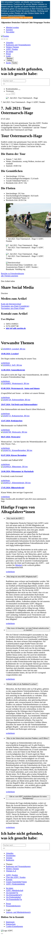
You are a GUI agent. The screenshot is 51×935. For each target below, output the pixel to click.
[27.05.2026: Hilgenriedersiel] (16, 483)
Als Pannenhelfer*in (14, 899)
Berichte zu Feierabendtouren (12, 273)
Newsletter (10, 32)
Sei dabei (9, 51)
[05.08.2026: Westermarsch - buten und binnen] (15, 383)
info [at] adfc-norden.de (16, 328)
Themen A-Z (11, 871)
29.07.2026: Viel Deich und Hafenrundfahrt (19, 404)
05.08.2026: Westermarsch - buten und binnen (20, 388)
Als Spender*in (12, 893)
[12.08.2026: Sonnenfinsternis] (11, 365)
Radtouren (10, 860)
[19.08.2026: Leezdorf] (13, 349)
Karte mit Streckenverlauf (11, 304)
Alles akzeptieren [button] (26, 18)
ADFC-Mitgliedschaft (14, 890)
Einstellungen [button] (14, 18)
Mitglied (18, 565)
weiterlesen (10, 572)
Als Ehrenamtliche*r (14, 895)
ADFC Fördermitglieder (15, 884)
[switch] (19, 89)
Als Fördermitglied (13, 897)
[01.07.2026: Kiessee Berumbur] (16, 450)
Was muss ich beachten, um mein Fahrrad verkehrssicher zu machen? (28, 629)
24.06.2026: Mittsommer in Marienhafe (17, 471)
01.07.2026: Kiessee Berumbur (13, 455)
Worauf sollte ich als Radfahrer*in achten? (22, 684)
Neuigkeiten (10, 855)
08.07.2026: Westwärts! (10, 437)
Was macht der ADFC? (15, 518)
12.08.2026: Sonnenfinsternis (13, 370)
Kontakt (9, 879)
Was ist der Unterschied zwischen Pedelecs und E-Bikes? (28, 738)
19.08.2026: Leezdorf (10, 354)
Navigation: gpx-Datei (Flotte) (13, 308)
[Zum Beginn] (2, 933)
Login (8, 56)
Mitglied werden (12, 27)
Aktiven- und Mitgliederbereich (18, 912)
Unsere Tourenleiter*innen (16, 882)
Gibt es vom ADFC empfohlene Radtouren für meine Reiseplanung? (28, 797)
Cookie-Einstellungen (14, 926)
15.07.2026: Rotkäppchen (11, 421)
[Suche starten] (4, 848)
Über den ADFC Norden (16, 877)
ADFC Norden (12, 49)
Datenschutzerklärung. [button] (16, 15)
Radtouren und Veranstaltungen (18, 45)
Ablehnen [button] (5, 18)
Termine (9, 858)
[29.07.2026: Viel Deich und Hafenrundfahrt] (15, 400)
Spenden (9, 30)
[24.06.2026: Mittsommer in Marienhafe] (14, 467)
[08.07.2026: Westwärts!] (14, 432)
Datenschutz (11, 924)
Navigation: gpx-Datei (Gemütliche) (15, 306)
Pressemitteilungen (13, 906)
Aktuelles (9, 43)
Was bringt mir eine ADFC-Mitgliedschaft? (22, 577)
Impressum (10, 922)
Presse (8, 54)
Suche (8, 63)
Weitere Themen (12, 47)
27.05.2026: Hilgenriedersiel (12, 488)
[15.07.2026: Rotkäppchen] (15, 416)
